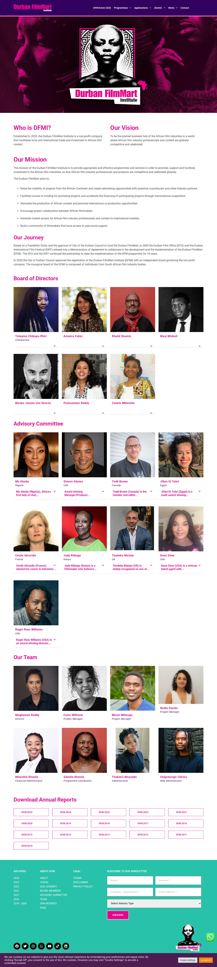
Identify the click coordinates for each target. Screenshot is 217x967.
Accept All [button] (206, 960)
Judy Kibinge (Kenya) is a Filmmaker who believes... (80, 567)
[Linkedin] (65, 946)
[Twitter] (25, 946)
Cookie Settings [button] (187, 960)
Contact (185, 7)
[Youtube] (49, 946)
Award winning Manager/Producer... (77, 493)
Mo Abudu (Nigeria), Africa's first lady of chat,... (33, 493)
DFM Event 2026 (102, 7)
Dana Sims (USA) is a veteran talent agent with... (179, 567)
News (171, 7)
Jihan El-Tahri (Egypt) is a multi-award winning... (176, 493)
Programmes (121, 7)
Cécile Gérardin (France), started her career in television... (36, 567)
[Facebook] (17, 946)
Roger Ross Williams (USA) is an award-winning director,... (34, 641)
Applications (141, 7)
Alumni (158, 7)
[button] (36, 344)
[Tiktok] (57, 946)
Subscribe (117, 915)
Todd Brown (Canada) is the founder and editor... (130, 493)
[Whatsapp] (41, 946)
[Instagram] (33, 946)
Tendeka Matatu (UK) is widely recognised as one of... (131, 567)
